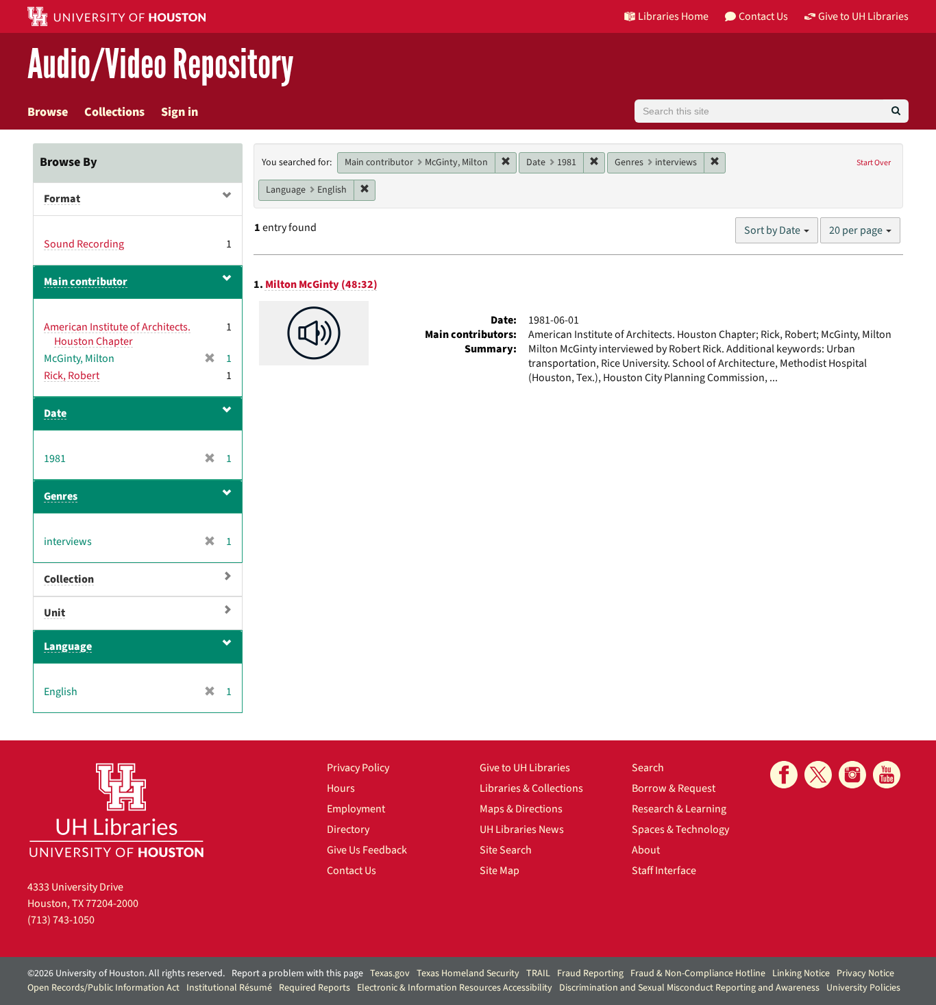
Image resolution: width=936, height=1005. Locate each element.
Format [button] (62, 198)
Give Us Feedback (367, 850)
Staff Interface (664, 870)
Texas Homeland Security (468, 973)
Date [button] (55, 413)
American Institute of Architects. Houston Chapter (117, 334)
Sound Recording (84, 244)
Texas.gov (390, 973)
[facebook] (784, 774)
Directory (348, 829)
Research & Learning (679, 808)
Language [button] (68, 646)
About (646, 850)
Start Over (874, 163)
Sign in (179, 112)
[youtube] (886, 774)
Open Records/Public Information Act (103, 988)
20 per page (857, 230)
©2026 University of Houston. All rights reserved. (126, 973)
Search (648, 767)
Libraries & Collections (531, 788)
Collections (114, 112)
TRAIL (538, 973)
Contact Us (351, 870)
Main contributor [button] (85, 281)
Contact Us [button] (763, 16)
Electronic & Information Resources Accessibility (454, 988)
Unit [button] (54, 612)
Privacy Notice (865, 973)
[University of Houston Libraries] (116, 810)
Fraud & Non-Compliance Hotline (697, 973)
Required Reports (314, 988)
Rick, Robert (71, 375)
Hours (341, 788)
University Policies (863, 988)
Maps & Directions (521, 808)
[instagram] (852, 774)
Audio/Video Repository (160, 64)
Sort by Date (773, 230)
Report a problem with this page (297, 973)
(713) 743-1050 (61, 920)
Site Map (499, 870)
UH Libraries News (522, 829)
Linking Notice (801, 973)
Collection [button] (69, 579)
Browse (47, 112)
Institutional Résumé (229, 988)
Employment (356, 808)
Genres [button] (60, 496)
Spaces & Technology (680, 829)
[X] (818, 774)
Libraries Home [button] (673, 16)
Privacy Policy (358, 767)
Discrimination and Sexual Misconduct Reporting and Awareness (689, 988)
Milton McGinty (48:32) (321, 284)
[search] (896, 111)
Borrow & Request (673, 788)
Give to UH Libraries (525, 767)
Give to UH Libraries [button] (863, 16)
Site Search (506, 850)
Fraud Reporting (590, 973)
